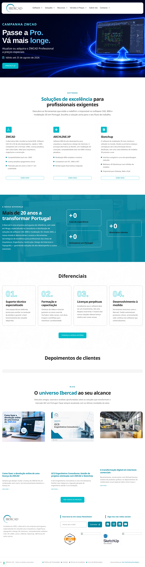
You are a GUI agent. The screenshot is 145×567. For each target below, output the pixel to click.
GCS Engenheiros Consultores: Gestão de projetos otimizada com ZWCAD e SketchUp (72, 474)
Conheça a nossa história (72, 335)
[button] (37, 8)
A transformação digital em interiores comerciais (118, 471)
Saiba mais (25, 178)
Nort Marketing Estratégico (130, 562)
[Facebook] (107, 524)
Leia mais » (5, 489)
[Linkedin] (119, 524)
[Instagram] (113, 524)
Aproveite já (10, 66)
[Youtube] (125, 524)
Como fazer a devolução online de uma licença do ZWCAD (21, 474)
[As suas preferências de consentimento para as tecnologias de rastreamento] (4, 563)
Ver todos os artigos (72, 500)
